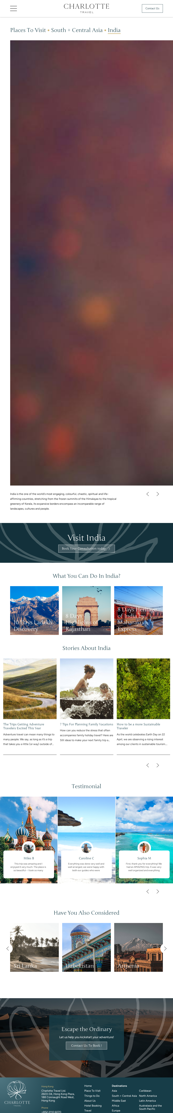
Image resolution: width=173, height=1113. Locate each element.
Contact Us (152, 8)
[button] (35, 8)
